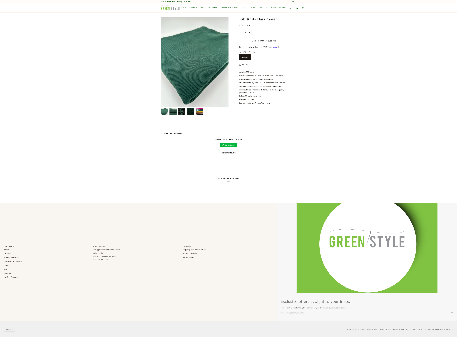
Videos (7, 265)
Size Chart (8, 273)
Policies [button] (187, 246)
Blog (5, 269)
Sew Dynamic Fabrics (13, 261)
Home (6, 249)
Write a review (228, 145)
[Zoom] (194, 62)
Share (245, 64)
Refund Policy (188, 257)
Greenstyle (354, 329)
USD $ (292, 2)
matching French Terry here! (258, 103)
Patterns (7, 253)
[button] (193, 8)
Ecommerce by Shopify (442, 329)
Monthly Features (11, 277)
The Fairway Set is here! (181, 1)
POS (426, 329)
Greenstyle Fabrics (12, 257)
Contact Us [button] (99, 246)
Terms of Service (190, 253)
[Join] (451, 313)
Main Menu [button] (9, 246)
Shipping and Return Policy (194, 249)
